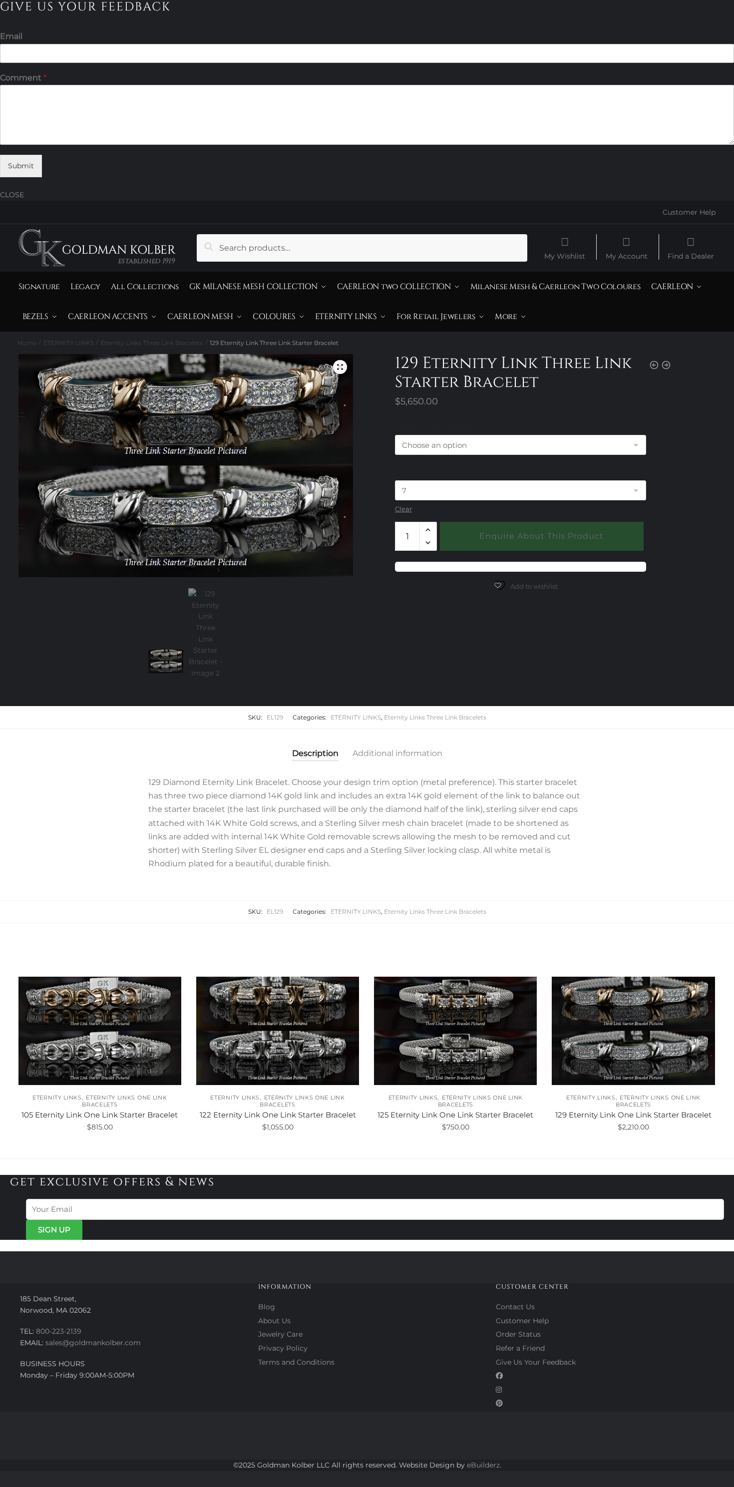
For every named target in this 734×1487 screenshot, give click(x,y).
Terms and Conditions (296, 1362)
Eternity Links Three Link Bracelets (151, 343)
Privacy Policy (283, 1348)
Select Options (99, 1148)
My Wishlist (564, 256)
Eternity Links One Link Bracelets (124, 1101)
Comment (23, 77)
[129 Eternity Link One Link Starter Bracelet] (633, 1031)
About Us (274, 1320)
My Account (627, 256)
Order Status (518, 1334)
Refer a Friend (520, 1348)
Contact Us (515, 1306)
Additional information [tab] (397, 753)
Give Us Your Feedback (536, 1362)
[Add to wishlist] (168, 989)
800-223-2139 (58, 1331)
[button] (340, 367)
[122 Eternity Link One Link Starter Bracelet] (277, 1031)
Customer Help (689, 212)
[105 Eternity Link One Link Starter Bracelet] (99, 1031)
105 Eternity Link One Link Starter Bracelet (99, 1114)
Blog (266, 1306)
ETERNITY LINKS (68, 343)
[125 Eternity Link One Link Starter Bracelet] (455, 1031)
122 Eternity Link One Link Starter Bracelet (278, 1114)
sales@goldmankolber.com (93, 1342)
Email (11, 36)
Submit (21, 165)
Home (26, 343)
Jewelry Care (280, 1334)
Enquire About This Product (541, 536)
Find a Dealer (691, 256)
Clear (403, 509)
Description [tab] (315, 753)
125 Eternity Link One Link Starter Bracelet (455, 1114)
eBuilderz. (484, 1465)
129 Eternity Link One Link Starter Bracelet (633, 1114)
